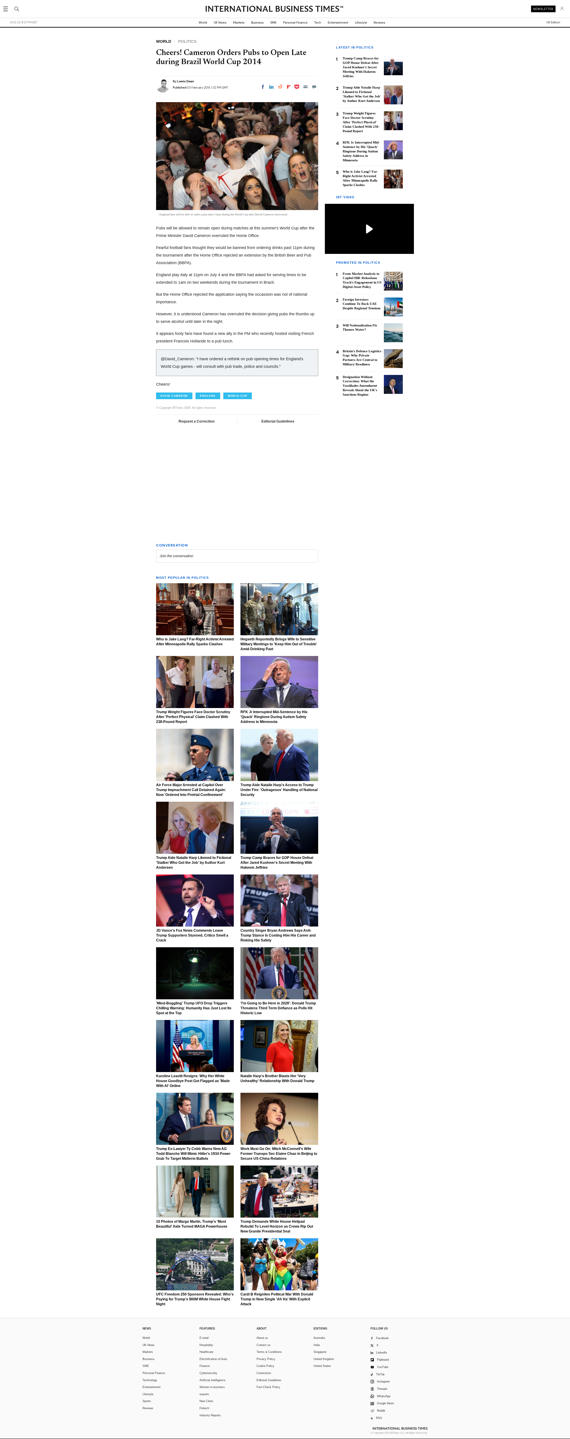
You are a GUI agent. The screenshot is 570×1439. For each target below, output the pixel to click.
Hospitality (206, 1345)
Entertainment (338, 22)
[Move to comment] (314, 87)
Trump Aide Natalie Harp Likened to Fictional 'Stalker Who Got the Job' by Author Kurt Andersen (193, 862)
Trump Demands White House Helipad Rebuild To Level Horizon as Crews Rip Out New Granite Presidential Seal (276, 1226)
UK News (220, 22)
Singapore (320, 1352)
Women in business (212, 1387)
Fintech (204, 1408)
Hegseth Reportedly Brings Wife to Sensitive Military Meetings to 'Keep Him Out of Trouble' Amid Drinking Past (278, 644)
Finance (205, 1366)
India (317, 1345)
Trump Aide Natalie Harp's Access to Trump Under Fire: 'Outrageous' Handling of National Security (279, 790)
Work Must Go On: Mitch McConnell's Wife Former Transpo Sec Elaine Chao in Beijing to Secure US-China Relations (278, 1153)
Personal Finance (295, 22)
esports (204, 1394)
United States (322, 1366)
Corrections (263, 1373)
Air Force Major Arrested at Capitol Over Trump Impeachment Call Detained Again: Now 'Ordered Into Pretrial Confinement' (191, 790)
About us (262, 1338)
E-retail (204, 1338)
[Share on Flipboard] (289, 87)
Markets (238, 22)
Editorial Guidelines (277, 421)
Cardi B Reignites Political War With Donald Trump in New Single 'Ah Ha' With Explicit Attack (276, 1299)
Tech (317, 22)
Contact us (263, 1345)
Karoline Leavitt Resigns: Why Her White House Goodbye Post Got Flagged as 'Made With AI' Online (193, 1081)
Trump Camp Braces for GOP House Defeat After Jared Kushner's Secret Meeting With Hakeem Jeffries (276, 862)
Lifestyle (361, 22)
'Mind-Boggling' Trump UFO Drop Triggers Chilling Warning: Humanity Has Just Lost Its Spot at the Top (193, 1008)
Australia (319, 1338)
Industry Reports (210, 1415)
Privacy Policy (265, 1359)
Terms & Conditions (269, 1352)
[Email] (305, 87)
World (203, 22)
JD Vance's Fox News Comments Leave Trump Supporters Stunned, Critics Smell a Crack (192, 935)
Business (257, 22)
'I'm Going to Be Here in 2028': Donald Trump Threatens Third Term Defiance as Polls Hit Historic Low (278, 1008)
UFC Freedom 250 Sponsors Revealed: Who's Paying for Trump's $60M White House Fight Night (195, 1299)
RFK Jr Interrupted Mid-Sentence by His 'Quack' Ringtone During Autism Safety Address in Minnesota (273, 717)
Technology (149, 1380)
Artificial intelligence (212, 1380)
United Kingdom (324, 1359)
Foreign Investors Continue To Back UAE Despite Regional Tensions (362, 304)
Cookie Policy (265, 1366)
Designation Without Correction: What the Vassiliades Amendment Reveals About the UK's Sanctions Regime (360, 386)
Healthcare (206, 1352)
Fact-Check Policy (268, 1387)
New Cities (206, 1401)
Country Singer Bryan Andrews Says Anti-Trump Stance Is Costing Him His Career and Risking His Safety (278, 935)
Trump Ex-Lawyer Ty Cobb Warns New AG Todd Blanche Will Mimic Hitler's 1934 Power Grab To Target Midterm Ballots (193, 1153)
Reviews (379, 22)
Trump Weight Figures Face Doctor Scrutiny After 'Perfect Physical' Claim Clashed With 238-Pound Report (193, 717)
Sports (146, 1401)
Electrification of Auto (213, 1359)
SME (273, 22)
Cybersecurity (208, 1373)
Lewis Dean (185, 81)
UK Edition (553, 22)
